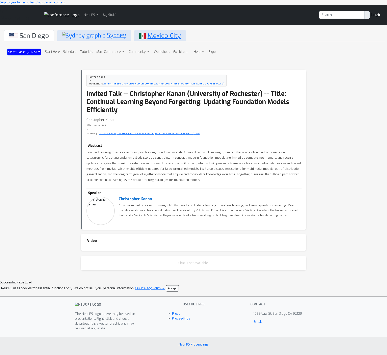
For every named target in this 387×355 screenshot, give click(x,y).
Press (176, 313)
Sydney (116, 35)
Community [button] (138, 52)
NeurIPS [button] (90, 15)
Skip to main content (51, 2)
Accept (172, 288)
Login (376, 15)
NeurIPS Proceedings (194, 344)
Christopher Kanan (135, 199)
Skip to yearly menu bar (17, 2)
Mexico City (164, 35)
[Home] (62, 15)
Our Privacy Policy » (150, 288)
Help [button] (197, 52)
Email (258, 322)
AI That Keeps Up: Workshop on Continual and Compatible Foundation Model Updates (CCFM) (163, 83)
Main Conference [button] (109, 52)
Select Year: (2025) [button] (22, 52)
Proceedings (181, 318)
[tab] (29, 35)
